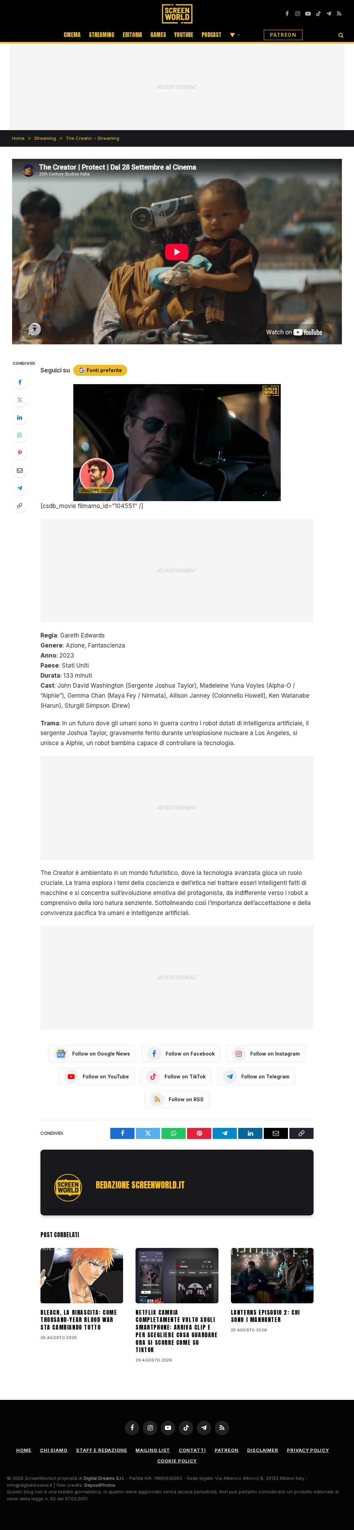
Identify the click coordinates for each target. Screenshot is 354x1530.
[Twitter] (20, 400)
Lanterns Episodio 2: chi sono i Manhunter (265, 1316)
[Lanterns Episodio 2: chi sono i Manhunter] (272, 1275)
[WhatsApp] (20, 435)
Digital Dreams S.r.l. (104, 1478)
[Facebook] (20, 382)
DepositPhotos (99, 1485)
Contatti (192, 1450)
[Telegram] (20, 488)
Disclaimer (262, 1450)
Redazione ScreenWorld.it (140, 1185)
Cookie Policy (177, 1461)
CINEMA (72, 34)
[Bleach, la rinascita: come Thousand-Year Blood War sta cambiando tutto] (81, 1275)
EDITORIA (132, 34)
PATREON (283, 35)
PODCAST (211, 34)
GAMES (158, 34)
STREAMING (101, 34)
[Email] (20, 470)
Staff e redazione (101, 1450)
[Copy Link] (20, 506)
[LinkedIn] (20, 417)
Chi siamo (53, 1450)
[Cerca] (340, 35)
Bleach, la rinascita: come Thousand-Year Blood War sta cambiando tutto (78, 1320)
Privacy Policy (308, 1450)
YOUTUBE (183, 34)
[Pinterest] (20, 453)
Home (23, 1450)
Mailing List (153, 1450)
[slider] (169, 495)
